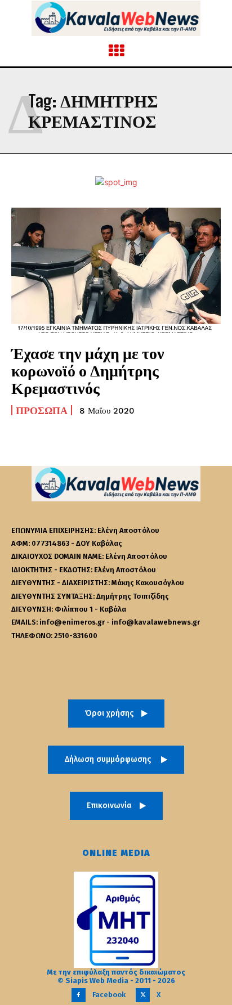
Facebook (109, 994)
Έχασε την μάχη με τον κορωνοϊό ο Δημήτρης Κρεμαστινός (87, 370)
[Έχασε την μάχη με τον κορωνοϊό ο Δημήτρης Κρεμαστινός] (116, 270)
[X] (143, 995)
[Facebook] (79, 995)
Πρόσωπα (42, 410)
